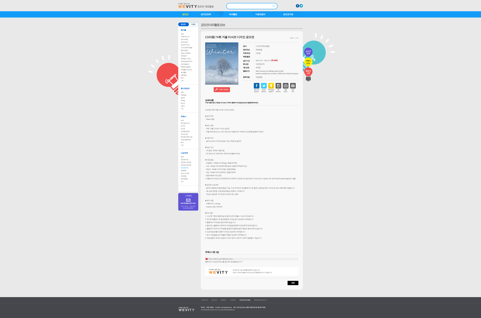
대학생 (183, 100)
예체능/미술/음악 (186, 67)
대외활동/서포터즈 (186, 70)
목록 (293, 283)
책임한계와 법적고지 (260, 300)
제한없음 (183, 95)
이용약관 (232, 300)
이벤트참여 (260, 14)
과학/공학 (184, 56)
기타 (182, 81)
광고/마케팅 (184, 39)
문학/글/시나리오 (186, 59)
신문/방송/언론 (185, 131)
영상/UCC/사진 (185, 45)
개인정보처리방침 (244, 300)
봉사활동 (183, 72)
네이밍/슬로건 (185, 64)
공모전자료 (288, 14)
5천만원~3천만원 (186, 162)
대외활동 (233, 14)
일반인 (183, 98)
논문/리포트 (184, 42)
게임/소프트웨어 (186, 53)
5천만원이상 (184, 159)
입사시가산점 (185, 173)
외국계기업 (184, 134)
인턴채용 (183, 176)
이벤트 (193, 24)
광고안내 (214, 300)
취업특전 (183, 170)
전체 (182, 34)
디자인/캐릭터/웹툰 (186, 48)
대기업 (183, 129)
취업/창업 (184, 75)
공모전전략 (206, 14)
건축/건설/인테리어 (186, 61)
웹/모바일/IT (184, 50)
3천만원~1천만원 (186, 165)
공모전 (185, 14)
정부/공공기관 (185, 123)
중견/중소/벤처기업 (186, 137)
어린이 (183, 106)
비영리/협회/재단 (186, 140)
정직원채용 (184, 179)
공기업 (183, 126)
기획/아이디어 (185, 37)
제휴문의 (223, 300)
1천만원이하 (184, 168)
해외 (182, 78)
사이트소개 (204, 300)
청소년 (183, 103)
